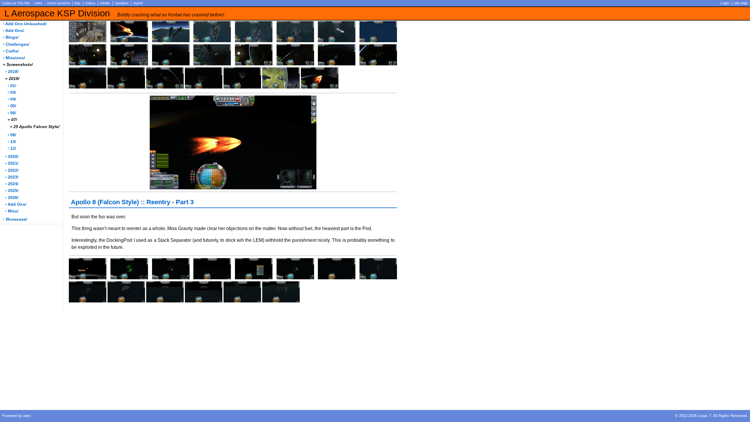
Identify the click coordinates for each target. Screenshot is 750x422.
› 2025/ (11, 190)
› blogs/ (10, 37)
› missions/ (14, 58)
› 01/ (12, 86)
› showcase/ (15, 219)
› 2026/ (11, 197)
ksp (77, 3)
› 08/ (12, 135)
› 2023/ (11, 177)
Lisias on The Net (16, 3)
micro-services (58, 3)
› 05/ (12, 106)
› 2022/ (11, 170)
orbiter (105, 3)
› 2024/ (11, 184)
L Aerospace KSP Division (114, 13)
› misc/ (11, 211)
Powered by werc (16, 416)
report (138, 3)
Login (724, 3)
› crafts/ (11, 51)
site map (740, 3)
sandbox (122, 3)
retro (38, 3)
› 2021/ (11, 163)
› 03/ (12, 92)
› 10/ (12, 141)
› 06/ (12, 113)
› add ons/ (13, 30)
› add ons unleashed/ (25, 24)
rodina (90, 3)
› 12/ (12, 148)
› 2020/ (11, 156)
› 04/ (12, 99)
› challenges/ (16, 44)
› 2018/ (11, 71)
